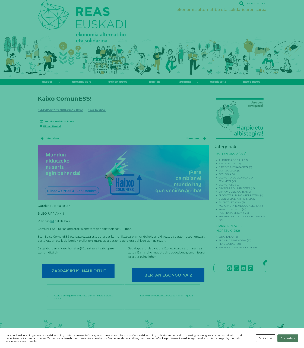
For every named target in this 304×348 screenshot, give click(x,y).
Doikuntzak (265, 338)
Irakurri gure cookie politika (21, 341)
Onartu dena (287, 338)
